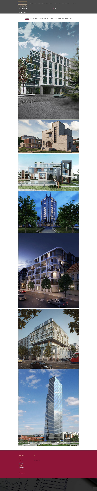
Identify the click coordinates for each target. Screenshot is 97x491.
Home (19, 12)
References (46, 3)
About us (31, 3)
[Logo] (22, 3)
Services (35, 3)
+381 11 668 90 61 (21, 468)
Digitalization (40, 3)
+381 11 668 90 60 (21, 467)
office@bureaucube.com (22, 472)
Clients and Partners (58, 3)
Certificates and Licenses (66, 3)
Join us (73, 3)
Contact (76, 3)
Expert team (51, 3)
